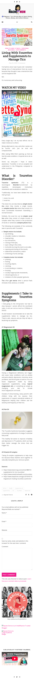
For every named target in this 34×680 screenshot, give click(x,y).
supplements (6, 490)
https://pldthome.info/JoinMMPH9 (17, 619)
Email (4, 521)
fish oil (4, 488)
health (10, 488)
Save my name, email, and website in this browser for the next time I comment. (15, 542)
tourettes (19, 490)
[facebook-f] (14, 1)
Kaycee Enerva (8, 495)
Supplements (21, 50)
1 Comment (21, 63)
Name (4, 513)
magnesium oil (19, 488)
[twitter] (17, 1)
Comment (5, 547)
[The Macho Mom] (17, 9)
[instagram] (19, 1)
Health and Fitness (12, 48)
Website (4, 530)
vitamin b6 (27, 490)
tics (13, 490)
